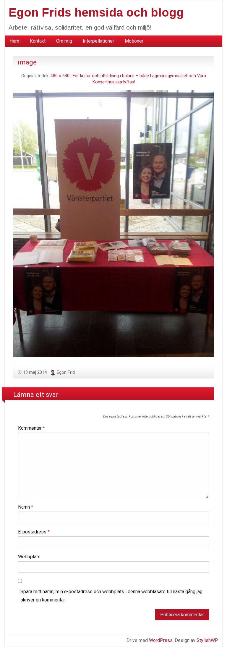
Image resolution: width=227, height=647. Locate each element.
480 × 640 (60, 75)
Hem (14, 41)
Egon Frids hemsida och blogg (96, 12)
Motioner (134, 41)
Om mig (64, 41)
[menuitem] (14, 41)
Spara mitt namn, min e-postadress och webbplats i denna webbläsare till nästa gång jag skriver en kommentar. (111, 596)
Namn (25, 507)
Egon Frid (66, 372)
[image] (113, 223)
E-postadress (34, 532)
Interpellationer (98, 41)
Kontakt (38, 41)
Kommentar (31, 428)
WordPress (161, 640)
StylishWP (207, 640)
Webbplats (29, 556)
